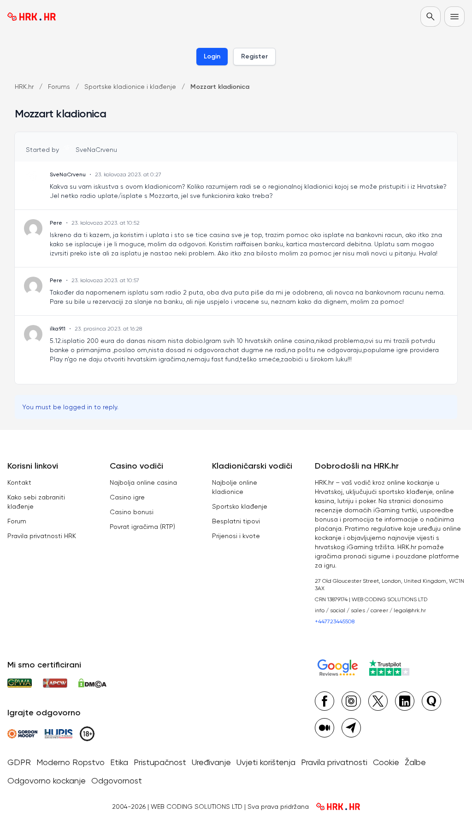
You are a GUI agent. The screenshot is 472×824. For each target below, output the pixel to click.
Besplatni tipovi (236, 521)
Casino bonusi (131, 512)
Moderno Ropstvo (70, 762)
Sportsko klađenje (239, 506)
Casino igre (127, 497)
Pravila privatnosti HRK (41, 536)
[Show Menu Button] (454, 16)
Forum (16, 521)
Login (212, 56)
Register (254, 56)
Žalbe (415, 762)
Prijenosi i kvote (236, 536)
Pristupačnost (160, 762)
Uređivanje (211, 762)
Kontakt (19, 482)
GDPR (19, 762)
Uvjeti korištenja (265, 762)
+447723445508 (334, 621)
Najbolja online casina (143, 482)
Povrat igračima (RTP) (142, 526)
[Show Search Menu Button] (430, 16)
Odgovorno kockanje (46, 780)
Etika (119, 762)
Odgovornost (116, 780)
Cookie (386, 762)
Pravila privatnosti (334, 762)
